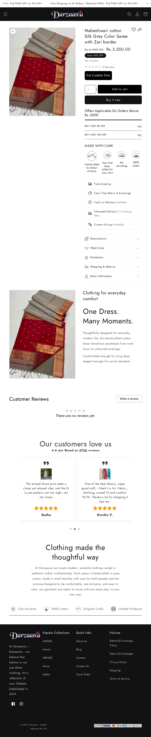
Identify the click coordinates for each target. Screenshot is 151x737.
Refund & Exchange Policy (121, 643)
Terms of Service (120, 678)
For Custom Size (98, 75)
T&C (139, 126)
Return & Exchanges (121, 653)
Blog (79, 649)
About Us (81, 641)
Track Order (83, 674)
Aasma (47, 649)
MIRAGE (48, 658)
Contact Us (82, 666)
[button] (5, 14)
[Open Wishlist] (134, 30)
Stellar (46, 674)
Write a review (129, 398)
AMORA (47, 641)
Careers (81, 658)
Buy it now (113, 100)
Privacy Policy (118, 662)
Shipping (115, 670)
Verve (46, 666)
